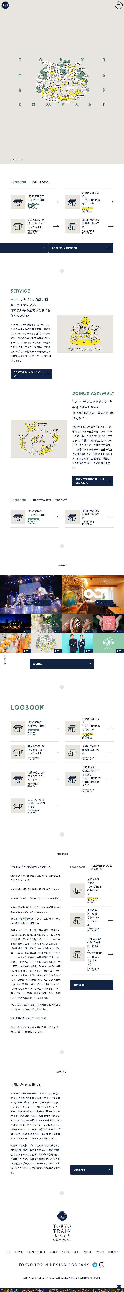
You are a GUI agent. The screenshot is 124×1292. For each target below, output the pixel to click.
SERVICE (19, 1252)
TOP (8, 1252)
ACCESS (88, 1252)
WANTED (100, 1252)
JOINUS (53, 1252)
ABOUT (76, 1252)
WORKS (65, 1252)
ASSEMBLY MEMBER (36, 1252)
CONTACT (112, 1252)
